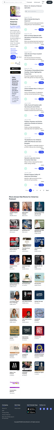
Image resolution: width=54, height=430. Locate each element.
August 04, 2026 (28, 68)
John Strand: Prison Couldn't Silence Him (33, 54)
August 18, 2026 (28, 33)
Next (47, 190)
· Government (13, 50)
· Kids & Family (13, 53)
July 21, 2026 (27, 103)
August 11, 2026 (28, 52)
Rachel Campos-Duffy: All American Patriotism (32, 175)
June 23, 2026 (27, 172)
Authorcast (37, 2)
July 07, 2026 (27, 137)
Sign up (43, 2)
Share (20, 57)
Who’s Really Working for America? (32, 20)
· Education (13, 49)
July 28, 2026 (27, 86)
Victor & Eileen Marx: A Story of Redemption (34, 89)
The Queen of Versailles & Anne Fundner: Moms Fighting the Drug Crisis (34, 72)
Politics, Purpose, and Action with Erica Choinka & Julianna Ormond (33, 123)
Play (42, 29)
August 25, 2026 (28, 17)
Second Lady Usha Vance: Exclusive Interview (32, 159)
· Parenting (13, 52)
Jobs (3, 410)
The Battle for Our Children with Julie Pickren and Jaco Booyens (32, 141)
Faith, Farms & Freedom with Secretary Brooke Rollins (33, 106)
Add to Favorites (14, 57)
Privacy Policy (5, 412)
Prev (27, 190)
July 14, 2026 (27, 119)
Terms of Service (6, 414)
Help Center (17, 408)
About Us (4, 408)
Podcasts (29, 2)
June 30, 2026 (27, 156)
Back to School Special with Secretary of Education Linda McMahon (33, 37)
